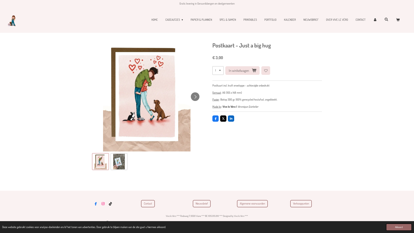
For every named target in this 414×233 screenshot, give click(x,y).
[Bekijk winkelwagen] (398, 20)
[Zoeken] (387, 19)
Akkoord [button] (399, 227)
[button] (100, 161)
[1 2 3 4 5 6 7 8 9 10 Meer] (218, 70)
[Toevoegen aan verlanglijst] (265, 70)
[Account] (375, 20)
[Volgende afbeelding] (195, 96)
